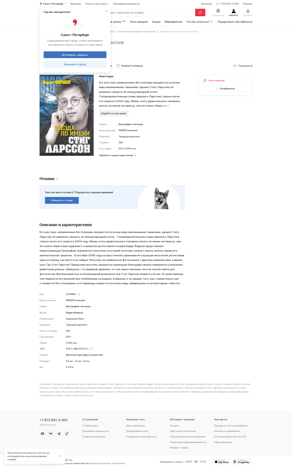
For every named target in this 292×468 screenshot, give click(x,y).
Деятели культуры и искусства (84, 354)
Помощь (247, 3)
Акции (156, 21)
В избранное (227, 88)
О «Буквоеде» (90, 425)
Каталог (174, 425)
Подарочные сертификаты (235, 21)
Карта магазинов (135, 425)
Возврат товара (179, 447)
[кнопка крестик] (106, 11)
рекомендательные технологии (107, 463)
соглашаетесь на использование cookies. (27, 458)
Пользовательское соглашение (187, 436)
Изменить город (75, 64)
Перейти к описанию (113, 113)
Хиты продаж (139, 21)
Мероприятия (173, 21)
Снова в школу (114, 21)
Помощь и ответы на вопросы (231, 425)
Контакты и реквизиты (227, 430)
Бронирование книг (137, 430)
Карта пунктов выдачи (183, 430)
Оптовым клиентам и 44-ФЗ (230, 436)
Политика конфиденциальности (188, 442)
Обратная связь (223, 442)
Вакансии (206, 3)
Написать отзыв (62, 200)
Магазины (75, 3)
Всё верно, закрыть (75, 54)
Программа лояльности (95, 430)
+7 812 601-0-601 (54, 420)
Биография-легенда (131, 124)
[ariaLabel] (60, 456)
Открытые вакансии (93, 436)
